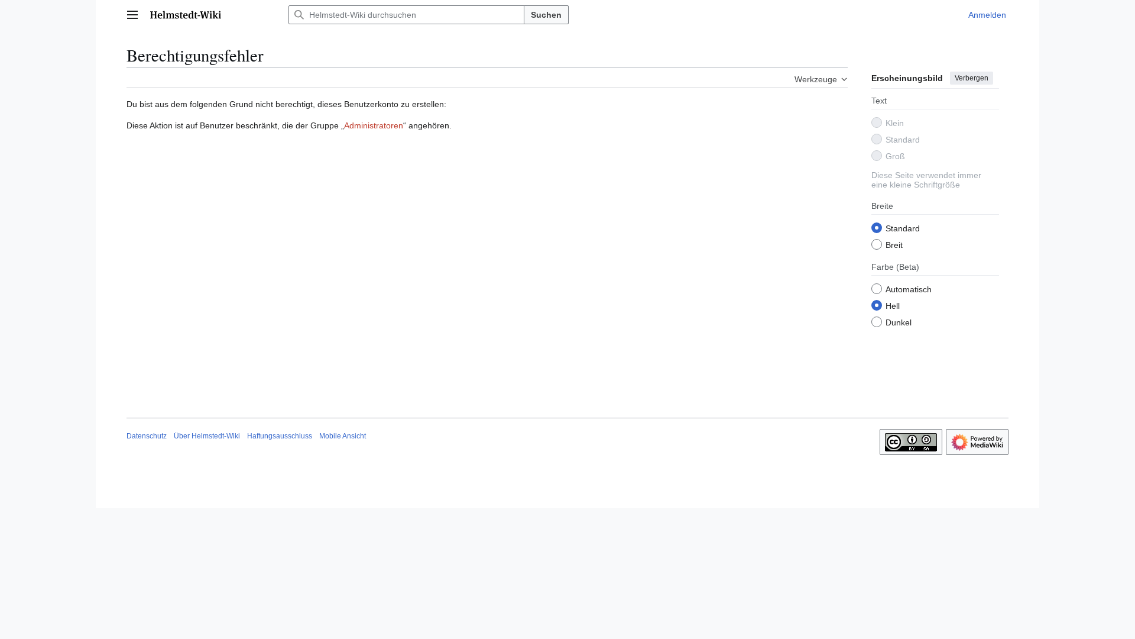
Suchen (546, 15)
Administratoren (373, 125)
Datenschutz (147, 436)
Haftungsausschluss (279, 436)
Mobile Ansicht (342, 436)
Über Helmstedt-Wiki (207, 436)
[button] (132, 14)
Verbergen (971, 78)
